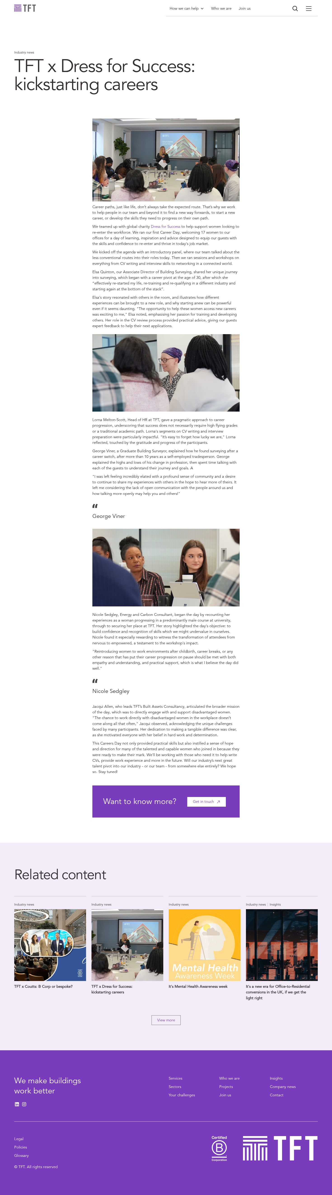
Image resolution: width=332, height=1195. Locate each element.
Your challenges (182, 1095)
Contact (276, 1095)
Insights (276, 1078)
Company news (283, 1086)
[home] (25, 8)
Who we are (229, 1078)
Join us (225, 1095)
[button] (187, 8)
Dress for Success (165, 226)
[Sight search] (295, 8)
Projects (226, 1086)
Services (175, 1078)
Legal (18, 1139)
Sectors (175, 1086)
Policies (20, 1147)
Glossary (21, 1155)
